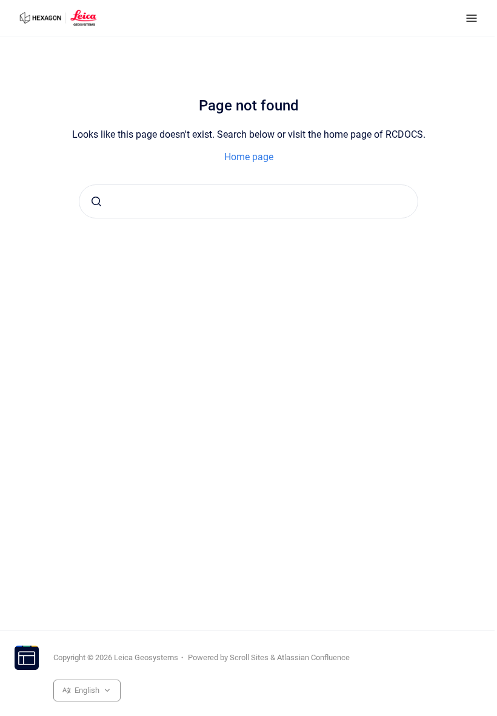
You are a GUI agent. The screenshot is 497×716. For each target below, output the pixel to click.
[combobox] (248, 201)
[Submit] (96, 201)
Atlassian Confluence (313, 657)
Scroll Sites (249, 657)
